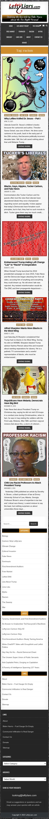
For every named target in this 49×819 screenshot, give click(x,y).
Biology (9, 37)
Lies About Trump (23, 26)
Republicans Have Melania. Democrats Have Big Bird (23, 401)
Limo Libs (19, 37)
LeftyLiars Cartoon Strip (12, 634)
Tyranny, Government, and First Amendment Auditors (24, 619)
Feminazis (22, 31)
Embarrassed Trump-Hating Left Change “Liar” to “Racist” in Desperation (24, 263)
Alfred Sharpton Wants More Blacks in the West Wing (23, 329)
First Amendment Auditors (12, 566)
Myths (40, 31)
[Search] (46, 25)
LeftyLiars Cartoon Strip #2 (13, 629)
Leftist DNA (21, 325)
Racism (31, 31)
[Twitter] (40, 25)
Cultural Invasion (11, 115)
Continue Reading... (24, 146)
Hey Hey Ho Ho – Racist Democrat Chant (19, 652)
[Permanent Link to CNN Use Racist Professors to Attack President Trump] (24, 455)
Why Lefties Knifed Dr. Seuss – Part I (22, 118)
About (28, 37)
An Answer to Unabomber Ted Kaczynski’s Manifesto (23, 624)
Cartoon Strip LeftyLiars (12, 541)
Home (11, 26)
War (3, 607)
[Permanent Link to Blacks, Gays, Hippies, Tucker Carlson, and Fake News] (24, 165)
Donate (24, 42)
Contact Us (38, 37)
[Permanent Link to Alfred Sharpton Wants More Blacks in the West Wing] (24, 309)
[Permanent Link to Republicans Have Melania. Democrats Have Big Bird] (24, 380)
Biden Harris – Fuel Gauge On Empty (17, 684)
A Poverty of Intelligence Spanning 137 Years (20, 667)
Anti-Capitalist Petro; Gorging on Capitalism (20, 662)
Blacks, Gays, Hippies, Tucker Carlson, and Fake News (23, 187)
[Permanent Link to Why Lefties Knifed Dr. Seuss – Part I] (24, 84)
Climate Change (8, 546)
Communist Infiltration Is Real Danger (17, 689)
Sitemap (5, 704)
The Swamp (36, 26)
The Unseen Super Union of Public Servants (20, 657)
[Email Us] (43, 25)
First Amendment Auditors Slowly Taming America (22, 639)
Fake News (24, 115)
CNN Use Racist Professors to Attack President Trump (22, 484)
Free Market (10, 31)
